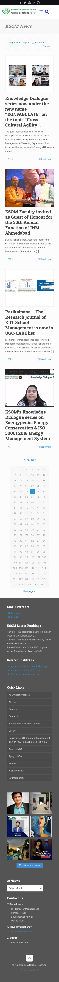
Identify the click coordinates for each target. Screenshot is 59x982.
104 (21, 562)
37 (15, 502)
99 (26, 557)
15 (26, 480)
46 (32, 508)
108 (44, 562)
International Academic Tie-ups (24, 723)
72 (44, 530)
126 (44, 579)
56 (21, 519)
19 (15, 486)
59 (38, 519)
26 (21, 491)
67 (15, 530)
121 (15, 579)
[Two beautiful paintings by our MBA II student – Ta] (41, 826)
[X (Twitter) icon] (24, 970)
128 (24, 584)
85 (15, 546)
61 (15, 524)
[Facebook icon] (21, 970)
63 (26, 524)
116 (21, 573)
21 (26, 486)
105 (26, 562)
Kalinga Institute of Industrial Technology (27, 666)
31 (15, 497)
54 (44, 513)
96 (44, 552)
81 (26, 541)
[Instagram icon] (38, 970)
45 (26, 508)
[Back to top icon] (29, 958)
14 (21, 480)
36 (44, 497)
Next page (28, 591)
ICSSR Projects (16, 770)
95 (38, 552)
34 (32, 497)
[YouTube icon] (28, 970)
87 (26, 546)
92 (21, 552)
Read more (45, 159)
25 (15, 491)
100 (32, 557)
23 (38, 486)
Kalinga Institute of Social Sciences (24, 670)
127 (18, 584)
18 (44, 480)
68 (21, 530)
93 (26, 552)
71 (38, 530)
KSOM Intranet (14, 613)
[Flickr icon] (31, 970)
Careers (13, 709)
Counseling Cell (16, 778)
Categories (13, 42)
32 (21, 497)
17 (38, 480)
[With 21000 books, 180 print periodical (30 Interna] (41, 849)
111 (26, 568)
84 (44, 541)
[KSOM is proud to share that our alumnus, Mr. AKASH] (18, 826)
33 (26, 497)
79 (15, 541)
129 (29, 584)
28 (32, 491)
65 (38, 524)
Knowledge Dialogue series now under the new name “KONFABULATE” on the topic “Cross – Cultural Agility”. (27, 111)
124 (32, 579)
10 (32, 475)
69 (26, 530)
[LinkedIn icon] (34, 970)
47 (38, 508)
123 (26, 579)
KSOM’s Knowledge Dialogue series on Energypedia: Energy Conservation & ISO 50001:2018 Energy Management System (27, 425)
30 (44, 491)
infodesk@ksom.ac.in (21, 931)
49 (15, 513)
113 (38, 568)
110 (21, 568)
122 (21, 579)
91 (15, 552)
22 (32, 486)
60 (44, 519)
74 (21, 535)
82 (32, 541)
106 (32, 562)
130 (35, 584)
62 (21, 524)
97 (15, 557)
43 (15, 508)
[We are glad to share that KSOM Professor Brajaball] (18, 803)
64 (32, 524)
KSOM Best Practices (19, 695)
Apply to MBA (15, 749)
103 (15, 562)
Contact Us (14, 716)
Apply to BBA (15, 756)
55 (15, 519)
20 (21, 486)
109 (15, 568)
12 (44, 475)
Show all (47, 46)
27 (26, 491)
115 (15, 573)
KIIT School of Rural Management (23, 674)
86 (21, 546)
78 (44, 535)
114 (44, 568)
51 (26, 513)
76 (32, 535)
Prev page (31, 460)
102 (44, 557)
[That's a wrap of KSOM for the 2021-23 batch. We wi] (18, 849)
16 (32, 480)
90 (44, 546)
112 (32, 568)
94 (32, 552)
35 (38, 497)
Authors (38, 42)
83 (38, 541)
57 (26, 519)
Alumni (12, 702)
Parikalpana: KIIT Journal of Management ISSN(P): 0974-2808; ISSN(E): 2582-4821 (29, 740)
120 (44, 573)
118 (32, 573)
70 (32, 530)
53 (38, 513)
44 (21, 508)
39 (26, 502)
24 (44, 486)
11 (38, 475)
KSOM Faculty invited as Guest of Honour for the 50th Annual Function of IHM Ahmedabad (28, 222)
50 (21, 513)
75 (26, 535)
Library (12, 731)
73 (15, 535)
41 (38, 502)
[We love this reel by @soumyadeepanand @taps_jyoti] (41, 803)
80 (21, 541)
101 (38, 557)
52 (32, 513)
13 (15, 480)
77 (38, 535)
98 (21, 557)
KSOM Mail (12, 617)
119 (38, 573)
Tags (25, 42)
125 (38, 579)
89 (38, 546)
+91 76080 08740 (19, 942)
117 (26, 573)
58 (32, 519)
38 (21, 502)
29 (38, 491)
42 (44, 502)
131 (41, 584)
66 (44, 524)
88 (32, 546)
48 (44, 508)
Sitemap (13, 763)
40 (32, 502)
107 (38, 562)
